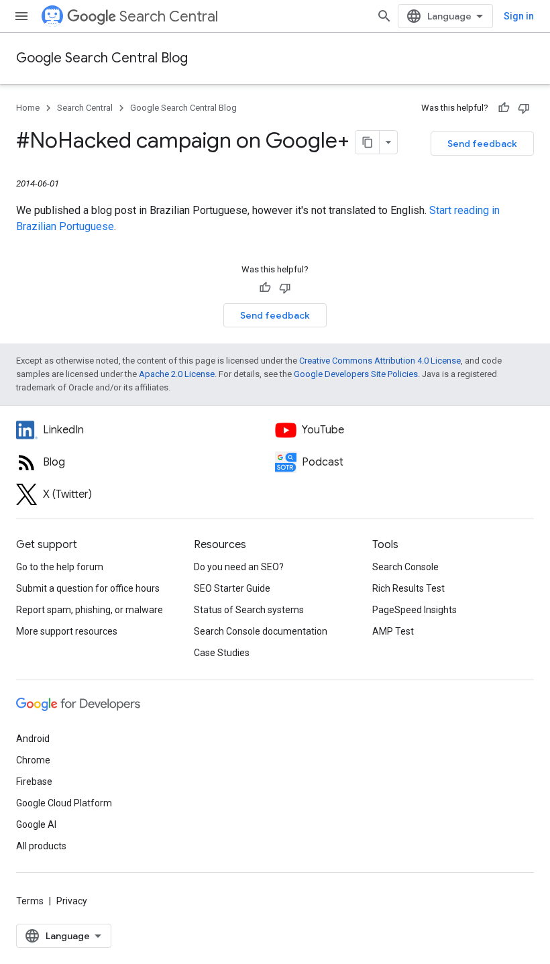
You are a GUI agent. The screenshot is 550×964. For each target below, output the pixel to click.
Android (33, 738)
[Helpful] (504, 108)
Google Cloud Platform (64, 803)
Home (28, 108)
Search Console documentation (260, 631)
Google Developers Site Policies (356, 374)
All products (41, 846)
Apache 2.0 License (177, 374)
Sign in (519, 16)
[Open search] (384, 16)
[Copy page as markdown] (367, 142)
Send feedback (482, 144)
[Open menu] (21, 16)
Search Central (168, 16)
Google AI (36, 824)
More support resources (66, 631)
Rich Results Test (408, 588)
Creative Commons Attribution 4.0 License (380, 361)
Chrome (33, 760)
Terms (30, 901)
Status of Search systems (249, 609)
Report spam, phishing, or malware (89, 609)
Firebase (34, 781)
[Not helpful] (524, 108)
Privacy (71, 901)
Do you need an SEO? (239, 566)
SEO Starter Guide (232, 588)
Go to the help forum (59, 566)
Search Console (405, 566)
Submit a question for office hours (88, 588)
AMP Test (393, 631)
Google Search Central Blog (102, 58)
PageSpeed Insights (414, 609)
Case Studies (222, 652)
